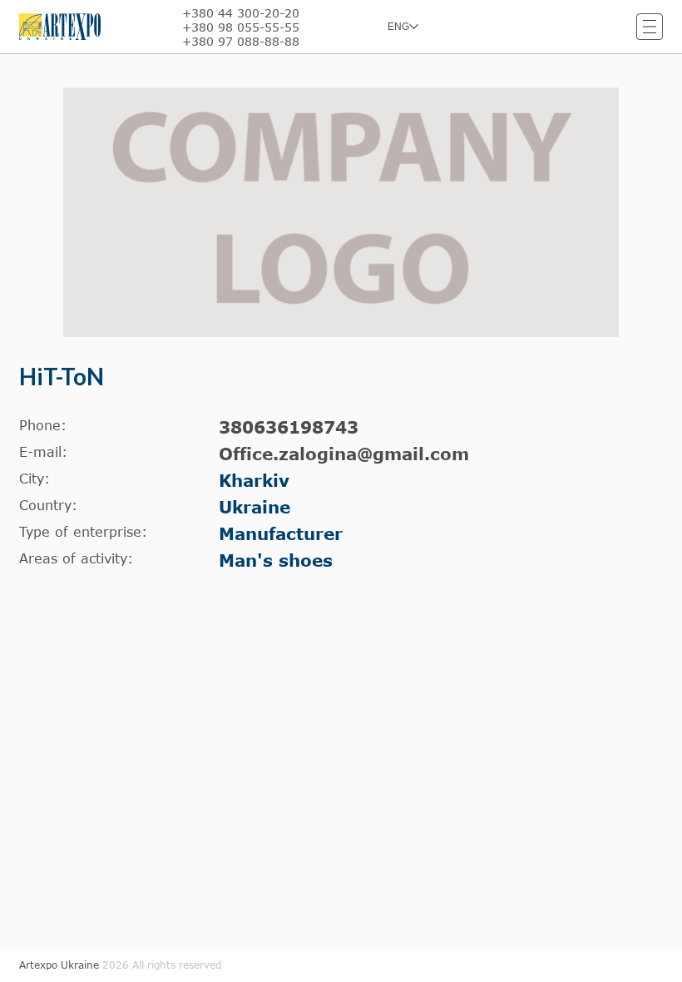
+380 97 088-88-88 (240, 41)
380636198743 (288, 427)
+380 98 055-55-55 (240, 27)
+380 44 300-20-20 (240, 13)
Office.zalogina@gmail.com (344, 454)
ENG (398, 26)
